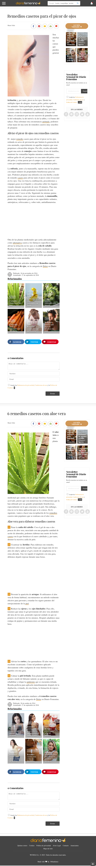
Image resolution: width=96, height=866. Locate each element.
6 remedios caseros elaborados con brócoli (50, 301)
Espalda (12, 751)
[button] (9, 4)
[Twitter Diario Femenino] (82, 114)
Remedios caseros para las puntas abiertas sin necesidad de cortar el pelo (33, 730)
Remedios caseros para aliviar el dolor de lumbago (14, 757)
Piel (29, 323)
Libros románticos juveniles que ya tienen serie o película (71, 55)
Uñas (47, 318)
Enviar (52, 394)
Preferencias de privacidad (25, 385)
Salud (30, 295)
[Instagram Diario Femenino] (77, 114)
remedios (53, 512)
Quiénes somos (22, 845)
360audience (54, 861)
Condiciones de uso (41, 385)
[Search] (77, 3)
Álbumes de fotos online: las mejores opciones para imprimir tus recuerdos (71, 37)
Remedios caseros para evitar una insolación (31, 757)
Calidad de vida (15, 725)
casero (20, 177)
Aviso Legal (57, 845)
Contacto (66, 845)
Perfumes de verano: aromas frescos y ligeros (82, 40)
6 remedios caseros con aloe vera (15, 303)
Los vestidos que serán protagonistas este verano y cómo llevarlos (83, 56)
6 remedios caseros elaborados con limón (32, 301)
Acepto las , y (75, 99)
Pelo (29, 723)
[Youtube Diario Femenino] (87, 114)
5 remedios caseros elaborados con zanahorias (14, 327)
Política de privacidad (43, 845)
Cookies (31, 845)
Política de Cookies (71, 102)
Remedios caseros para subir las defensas (49, 731)
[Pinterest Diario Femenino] (71, 114)
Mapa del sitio (48, 848)
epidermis (31, 681)
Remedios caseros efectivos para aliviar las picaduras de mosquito (51, 756)
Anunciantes (74, 845)
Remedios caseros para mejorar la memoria (13, 731)
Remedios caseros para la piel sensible (32, 328)
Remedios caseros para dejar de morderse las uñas (49, 326)
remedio (19, 138)
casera (10, 536)
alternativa (17, 242)
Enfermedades (50, 725)
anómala (45, 121)
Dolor (45, 266)
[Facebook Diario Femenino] (66, 114)
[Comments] (56, 26)
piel (27, 603)
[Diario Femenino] (28, 4)
